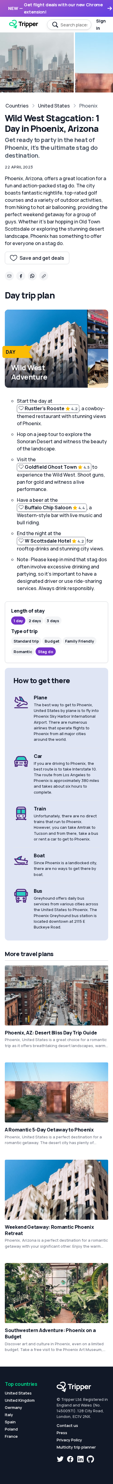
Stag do (45, 651)
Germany (13, 1407)
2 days (35, 620)
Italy (9, 1414)
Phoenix (88, 105)
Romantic (23, 651)
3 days (53, 620)
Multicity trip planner (76, 1447)
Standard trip (26, 641)
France (11, 1436)
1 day (18, 620)
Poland (11, 1429)
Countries (17, 105)
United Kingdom (20, 1400)
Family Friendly (79, 641)
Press (62, 1432)
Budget (52, 641)
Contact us (67, 1425)
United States (54, 105)
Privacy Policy (69, 1440)
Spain (10, 1422)
